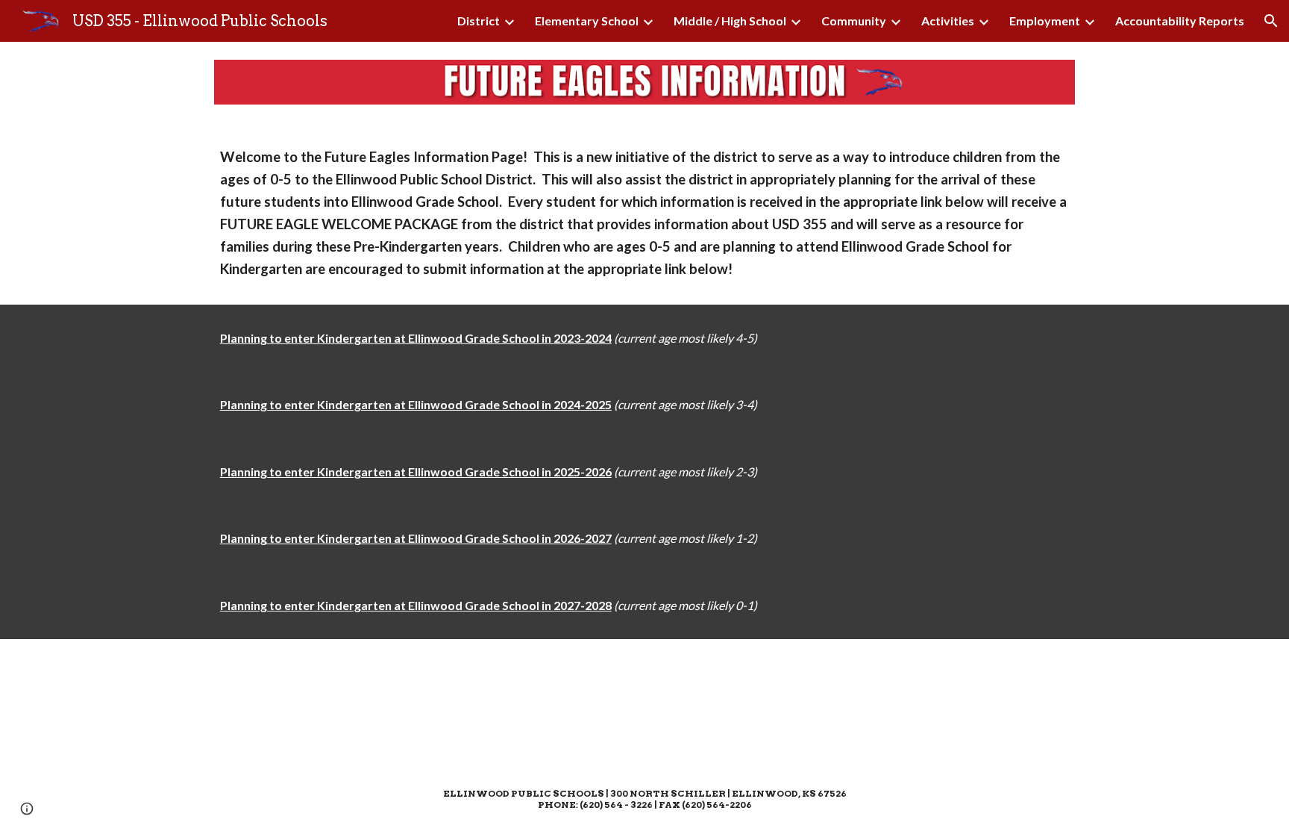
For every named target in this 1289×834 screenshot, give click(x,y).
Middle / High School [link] (730, 20)
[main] (644, 213)
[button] (1271, 21)
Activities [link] (947, 20)
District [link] (478, 20)
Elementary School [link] (587, 20)
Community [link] (853, 20)
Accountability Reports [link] (1179, 20)
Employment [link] (1044, 20)
